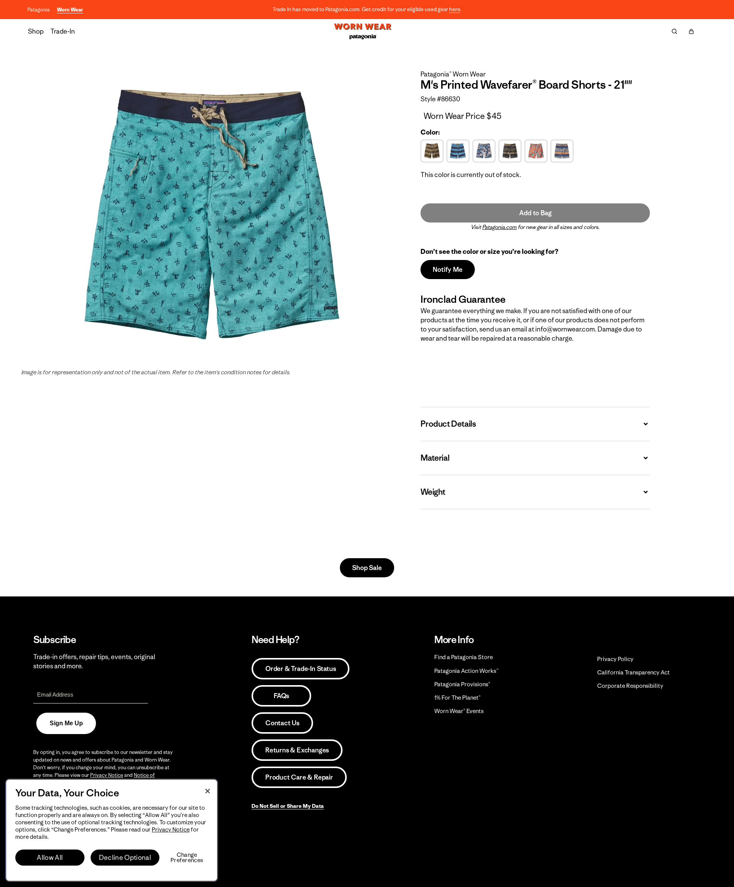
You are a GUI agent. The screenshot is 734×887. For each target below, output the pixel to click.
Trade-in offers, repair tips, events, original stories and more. (94, 661)
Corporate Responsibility (630, 685)
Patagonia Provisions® (462, 684)
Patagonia (39, 9)
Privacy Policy (615, 659)
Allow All (50, 857)
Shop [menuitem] (36, 31)
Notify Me (447, 269)
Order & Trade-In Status (300, 668)
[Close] (207, 791)
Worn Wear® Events (459, 711)
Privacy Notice (106, 775)
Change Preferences (187, 857)
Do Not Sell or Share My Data (288, 806)
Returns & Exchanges (297, 750)
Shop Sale (367, 568)
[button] (691, 31)
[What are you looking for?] (674, 31)
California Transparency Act (633, 672)
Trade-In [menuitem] (62, 31)
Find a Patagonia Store (463, 657)
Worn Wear (70, 9)
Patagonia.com (499, 227)
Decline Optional (125, 857)
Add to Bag (535, 213)
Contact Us (282, 723)
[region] (111, 830)
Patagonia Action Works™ (466, 670)
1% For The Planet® (457, 697)
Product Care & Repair (299, 777)
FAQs (281, 696)
